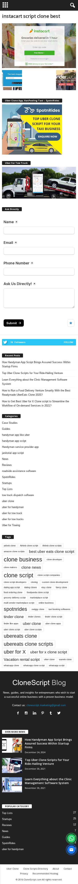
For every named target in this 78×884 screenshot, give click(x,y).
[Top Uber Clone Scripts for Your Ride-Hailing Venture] (12, 765)
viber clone (49, 659)
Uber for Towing (11, 525)
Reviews (7, 464)
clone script (18, 575)
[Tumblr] (52, 713)
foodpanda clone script (38, 592)
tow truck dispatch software (18, 495)
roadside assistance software (19, 471)
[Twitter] (59, 713)
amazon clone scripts (14, 551)
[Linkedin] (35, 713)
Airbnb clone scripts (52, 545)
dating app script (12, 587)
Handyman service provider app (20, 446)
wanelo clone (65, 659)
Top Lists (7, 489)
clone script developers (15, 582)
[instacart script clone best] (39, 45)
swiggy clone (38, 609)
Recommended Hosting (45, 873)
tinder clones (34, 616)
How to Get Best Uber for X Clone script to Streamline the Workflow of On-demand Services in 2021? (35, 403)
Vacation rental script (22, 659)
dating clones (30, 587)
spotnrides (15, 609)
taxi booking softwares (59, 609)
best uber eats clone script (51, 551)
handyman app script (14, 440)
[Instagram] (27, 713)
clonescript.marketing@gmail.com (46, 705)
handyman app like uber (16, 434)
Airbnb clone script (29, 545)
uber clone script (12, 629)
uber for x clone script (48, 652)
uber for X (15, 652)
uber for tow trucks (13, 519)
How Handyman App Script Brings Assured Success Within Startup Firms (36, 364)
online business (46, 603)
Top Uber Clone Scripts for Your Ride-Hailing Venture (32, 373)
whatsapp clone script (34, 665)
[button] (71, 5)
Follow (68, 342)
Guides (6, 428)
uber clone (8, 501)
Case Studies (10, 422)
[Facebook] (19, 713)
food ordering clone (13, 592)
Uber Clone (12, 868)
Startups (7, 483)
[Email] (71, 849)
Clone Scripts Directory (35, 868)
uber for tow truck (12, 513)
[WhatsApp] (71, 838)
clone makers (10, 567)
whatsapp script (56, 665)
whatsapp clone (11, 665)
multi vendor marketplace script (19, 603)
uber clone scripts (33, 629)
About (56, 868)
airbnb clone (10, 545)
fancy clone (61, 587)
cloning (34, 582)
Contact (68, 868)
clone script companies (49, 575)
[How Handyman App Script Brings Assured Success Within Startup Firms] (12, 745)
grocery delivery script (15, 597)
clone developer (54, 559)
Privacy (24, 873)
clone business (23, 559)
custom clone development (55, 582)
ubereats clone (20, 636)
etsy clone (46, 587)
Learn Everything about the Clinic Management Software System (34, 381)
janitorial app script (13, 452)
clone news (31, 567)
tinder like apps (11, 623)
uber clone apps (53, 623)
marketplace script (39, 597)
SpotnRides (8, 477)
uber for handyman (13, 507)
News (5, 458)
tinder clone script (53, 616)
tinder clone (14, 617)
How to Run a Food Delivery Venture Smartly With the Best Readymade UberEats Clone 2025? (36, 392)
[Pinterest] (43, 713)
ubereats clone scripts (28, 644)
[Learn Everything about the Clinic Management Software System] (12, 784)
